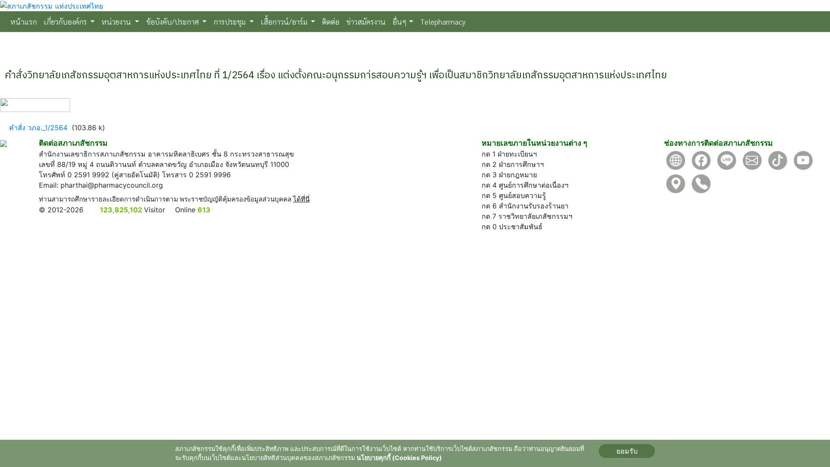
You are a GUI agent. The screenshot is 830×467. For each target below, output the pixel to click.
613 (204, 209)
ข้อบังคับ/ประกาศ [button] (173, 21)
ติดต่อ (330, 21)
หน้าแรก (25, 21)
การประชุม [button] (230, 21)
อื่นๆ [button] (400, 21)
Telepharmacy (443, 21)
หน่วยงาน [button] (117, 21)
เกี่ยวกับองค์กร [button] (66, 21)
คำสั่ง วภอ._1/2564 (38, 127)
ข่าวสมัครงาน (366, 21)
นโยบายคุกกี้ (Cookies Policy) (399, 457)
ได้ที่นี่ (301, 199)
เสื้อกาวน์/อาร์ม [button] (285, 21)
